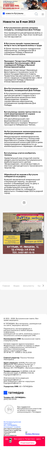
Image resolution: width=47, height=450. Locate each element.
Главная (6, 286)
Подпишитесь (27, 443)
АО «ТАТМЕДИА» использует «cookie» (12, 426)
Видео (16, 286)
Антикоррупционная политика (12, 422)
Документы (28, 286)
